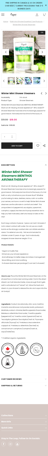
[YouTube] (17, 444)
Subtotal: (5, 125)
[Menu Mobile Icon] (2, 14)
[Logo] (13, 14)
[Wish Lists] (38, 145)
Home (5, 21)
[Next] (42, 52)
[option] (24, 52)
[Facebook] (3, 444)
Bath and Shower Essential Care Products (26, 21)
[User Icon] (37, 14)
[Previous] (6, 52)
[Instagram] (10, 444)
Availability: (5, 97)
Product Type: (6, 100)
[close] (46, 5)
